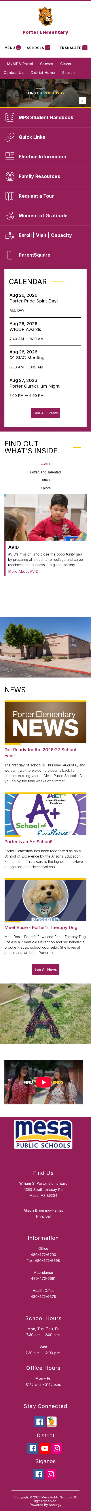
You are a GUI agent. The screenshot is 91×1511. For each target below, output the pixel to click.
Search (68, 72)
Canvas (46, 64)
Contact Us (14, 72)
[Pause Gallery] (82, 100)
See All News (45, 969)
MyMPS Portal (20, 64)
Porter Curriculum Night (35, 386)
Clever (66, 64)
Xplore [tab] (45, 488)
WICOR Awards (26, 329)
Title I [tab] (45, 480)
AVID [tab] (45, 464)
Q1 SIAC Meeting (28, 357)
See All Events (46, 413)
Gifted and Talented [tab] (45, 472)
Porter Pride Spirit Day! (35, 301)
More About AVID (23, 571)
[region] (43, 1084)
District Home (43, 72)
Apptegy (55, 1505)
